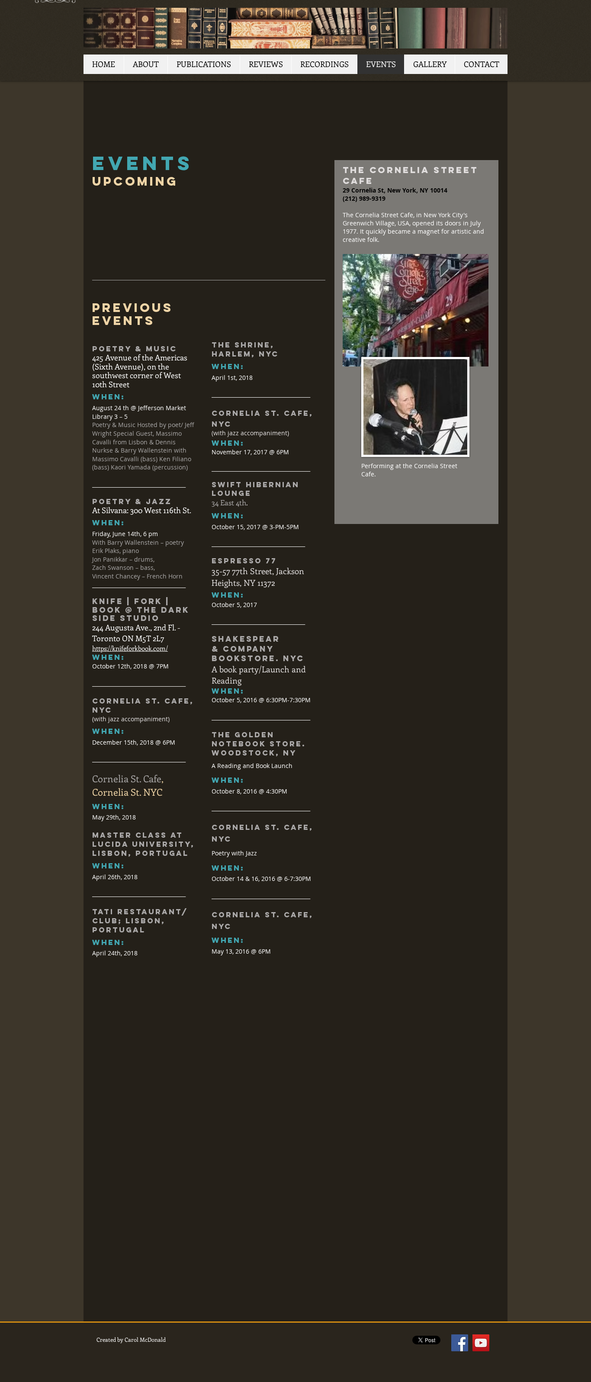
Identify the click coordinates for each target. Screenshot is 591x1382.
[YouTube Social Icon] (480, 1342)
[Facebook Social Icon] (459, 1342)
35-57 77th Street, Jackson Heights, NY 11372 (258, 577)
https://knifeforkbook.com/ (130, 648)
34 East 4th (229, 502)
